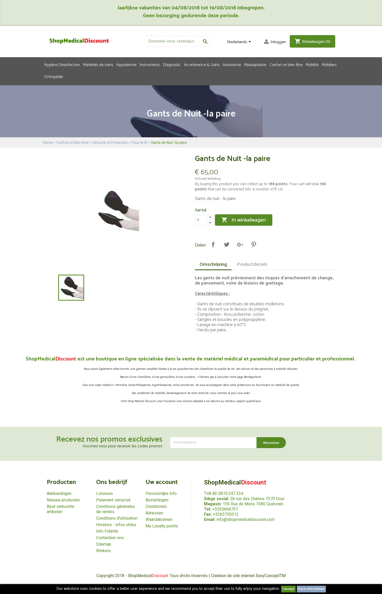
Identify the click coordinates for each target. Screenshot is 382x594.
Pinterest (253, 244)
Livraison (104, 493)
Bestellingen (157, 500)
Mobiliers (329, 64)
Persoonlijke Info (161, 493)
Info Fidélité (107, 531)
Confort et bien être (286, 64)
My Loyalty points (162, 526)
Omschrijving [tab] (213, 264)
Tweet (226, 244)
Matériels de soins (98, 64)
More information (311, 588)
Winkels (103, 550)
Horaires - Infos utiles (116, 524)
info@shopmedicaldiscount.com (245, 519)
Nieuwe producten (63, 500)
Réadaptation (255, 64)
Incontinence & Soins (202, 64)
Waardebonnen (159, 519)
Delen (213, 244)
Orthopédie (53, 76)
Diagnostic (172, 64)
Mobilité (312, 64)
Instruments (150, 64)
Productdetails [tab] (252, 264)
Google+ (240, 244)
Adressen (154, 513)
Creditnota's (156, 506)
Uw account (162, 482)
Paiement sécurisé (113, 500)
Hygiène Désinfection (62, 64)
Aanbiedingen (59, 493)
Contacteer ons (110, 537)
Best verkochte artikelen (60, 509)
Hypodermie (126, 64)
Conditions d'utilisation (116, 518)
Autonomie (232, 64)
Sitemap (103, 544)
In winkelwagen (243, 220)
